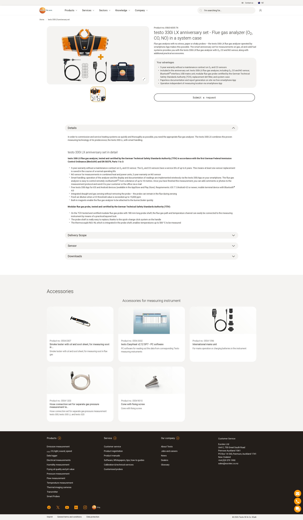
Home (42, 19)
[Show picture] (98, 94)
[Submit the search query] (200, 10)
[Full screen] (144, 79)
